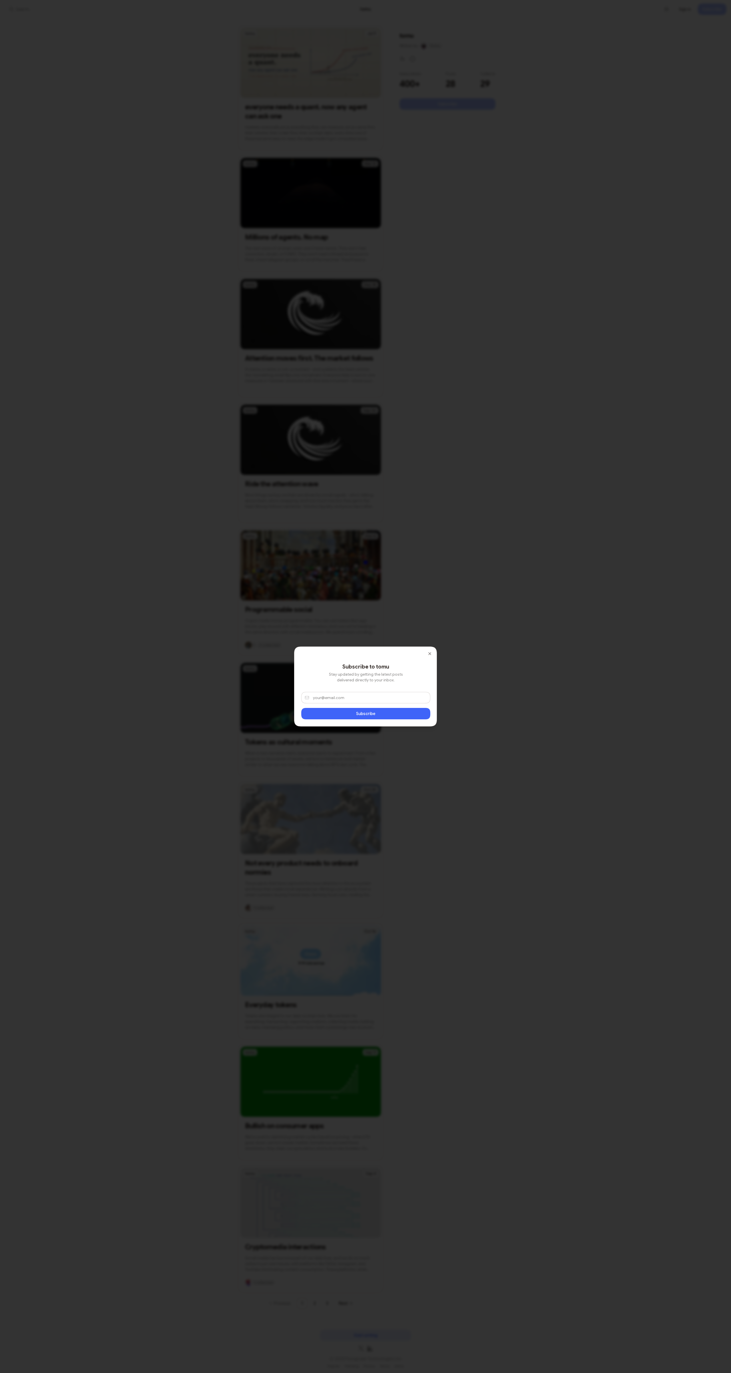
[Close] (429, 653)
